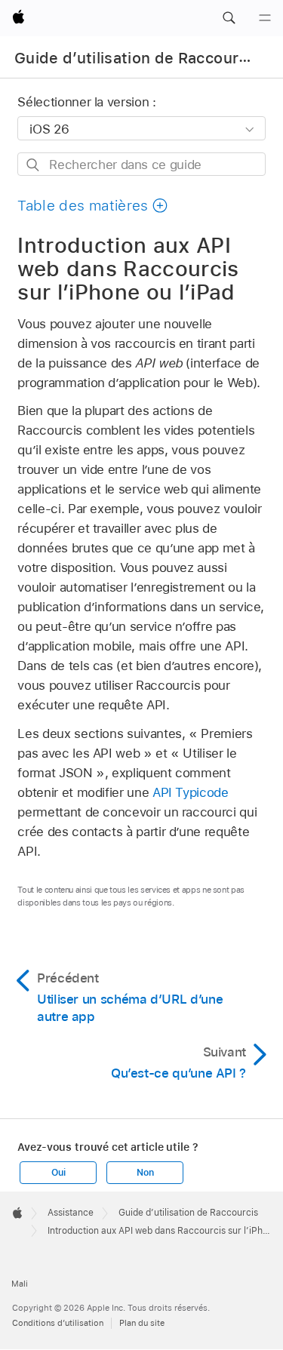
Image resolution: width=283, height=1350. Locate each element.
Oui (58, 1172)
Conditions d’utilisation (57, 1323)
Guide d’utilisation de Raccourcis (137, 58)
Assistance (71, 1212)
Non (145, 1172)
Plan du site (142, 1323)
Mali (19, 1283)
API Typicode (190, 792)
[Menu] (265, 18)
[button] (229, 18)
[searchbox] (141, 164)
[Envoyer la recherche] (34, 165)
